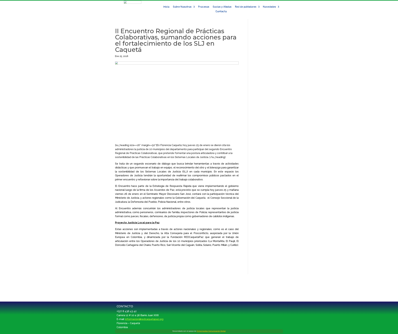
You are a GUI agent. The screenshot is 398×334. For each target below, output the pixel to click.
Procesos (203, 7)
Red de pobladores (245, 7)
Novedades (269, 7)
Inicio (166, 7)
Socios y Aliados (222, 7)
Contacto (221, 11)
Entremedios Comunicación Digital (211, 331)
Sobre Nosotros (182, 7)
